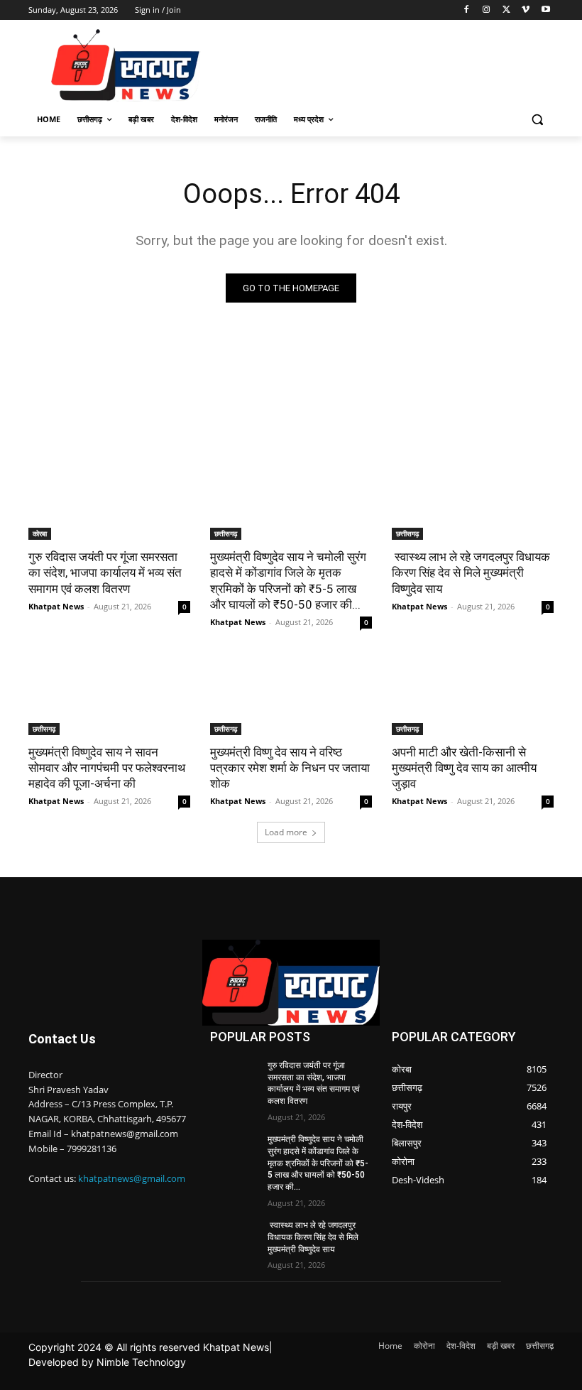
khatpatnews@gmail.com (131, 1178)
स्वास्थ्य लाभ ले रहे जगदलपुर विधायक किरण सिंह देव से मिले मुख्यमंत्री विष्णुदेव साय (471, 572)
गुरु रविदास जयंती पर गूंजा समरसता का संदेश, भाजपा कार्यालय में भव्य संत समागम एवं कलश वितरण (105, 572)
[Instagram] (486, 10)
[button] (537, 119)
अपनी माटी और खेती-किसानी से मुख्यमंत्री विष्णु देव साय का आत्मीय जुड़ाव (464, 768)
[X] (506, 10)
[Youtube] (545, 10)
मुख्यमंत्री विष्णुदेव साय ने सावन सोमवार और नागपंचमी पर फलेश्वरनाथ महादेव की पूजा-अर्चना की (106, 768)
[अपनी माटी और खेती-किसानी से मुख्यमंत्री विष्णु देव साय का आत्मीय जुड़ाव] (473, 694)
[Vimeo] (525, 10)
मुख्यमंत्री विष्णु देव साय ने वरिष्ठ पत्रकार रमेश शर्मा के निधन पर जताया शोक (290, 768)
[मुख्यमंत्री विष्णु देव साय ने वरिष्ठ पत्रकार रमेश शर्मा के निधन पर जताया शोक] (291, 694)
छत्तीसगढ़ (225, 533)
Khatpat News (56, 606)
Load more (286, 832)
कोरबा (40, 533)
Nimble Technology (141, 1362)
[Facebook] (467, 10)
